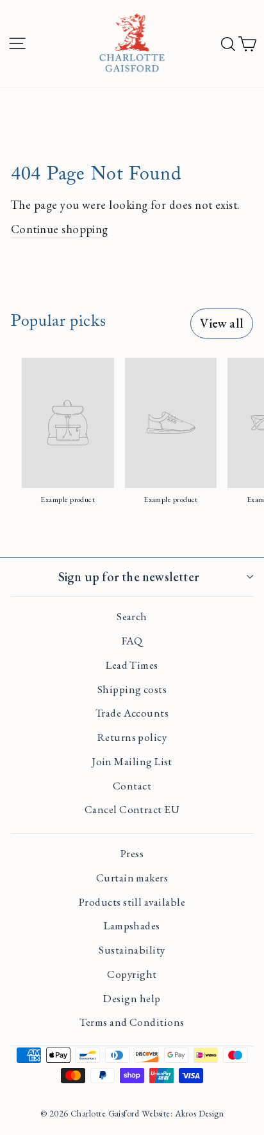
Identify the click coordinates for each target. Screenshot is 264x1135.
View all (221, 323)
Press (132, 853)
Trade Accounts (132, 713)
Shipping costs (132, 689)
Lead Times (132, 665)
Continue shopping (59, 228)
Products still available (132, 902)
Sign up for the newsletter (128, 576)
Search (132, 616)
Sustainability (132, 950)
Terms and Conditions (131, 1022)
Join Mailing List (132, 761)
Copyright (131, 974)
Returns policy (132, 737)
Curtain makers (132, 878)
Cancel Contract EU (132, 809)
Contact (132, 786)
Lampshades (132, 925)
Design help (131, 998)
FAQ (132, 641)
